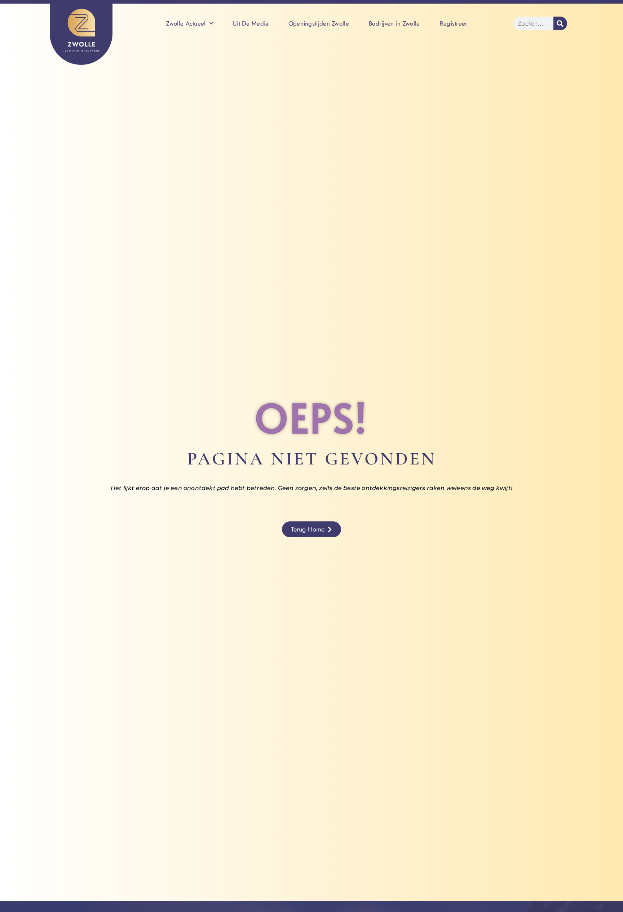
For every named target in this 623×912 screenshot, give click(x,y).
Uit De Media (251, 23)
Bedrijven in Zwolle (394, 23)
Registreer (454, 23)
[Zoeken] (560, 23)
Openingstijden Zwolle (318, 23)
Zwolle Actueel (186, 23)
